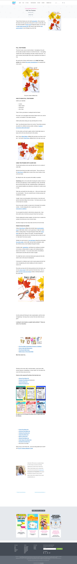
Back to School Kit (23, 436)
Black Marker (25, 136)
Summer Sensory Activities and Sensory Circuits (21, 533)
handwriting (25, 247)
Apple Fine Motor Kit (23, 434)
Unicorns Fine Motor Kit (24, 431)
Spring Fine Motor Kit (24, 378)
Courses (43, 2)
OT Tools (27, 2)
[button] (29, 16)
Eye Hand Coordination (28, 8)
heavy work (28, 24)
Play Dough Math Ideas (24, 349)
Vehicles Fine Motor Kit (24, 433)
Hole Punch (26, 138)
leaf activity (34, 21)
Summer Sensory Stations (33, 534)
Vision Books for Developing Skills (44, 534)
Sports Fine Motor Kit (24, 438)
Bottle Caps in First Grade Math (26, 351)
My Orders (35, 547)
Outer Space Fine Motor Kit (25, 439)
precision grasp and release (24, 271)
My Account (35, 546)
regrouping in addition (21, 208)
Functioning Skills (26, 550)
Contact (15, 551)
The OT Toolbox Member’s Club (25, 448)
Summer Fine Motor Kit (24, 380)
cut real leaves (32, 240)
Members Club (49, 2)
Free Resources (33, 2)
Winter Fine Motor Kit (24, 383)
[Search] (59, 2)
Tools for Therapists (26, 546)
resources (45, 532)
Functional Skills (43, 531)
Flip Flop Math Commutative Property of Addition (30, 346)
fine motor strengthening (31, 62)
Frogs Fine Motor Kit (23, 429)
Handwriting (25, 551)
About (20, 2)
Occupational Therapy (56, 532)
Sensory (34, 532)
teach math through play (22, 26)
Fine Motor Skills (34, 8)
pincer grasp (22, 269)
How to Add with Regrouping (25, 348)
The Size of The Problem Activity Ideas (56, 536)
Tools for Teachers (26, 547)
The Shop (38, 2)
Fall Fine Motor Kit (23, 381)
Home (15, 546)
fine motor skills (19, 242)
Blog (23, 2)
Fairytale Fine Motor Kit (24, 441)
